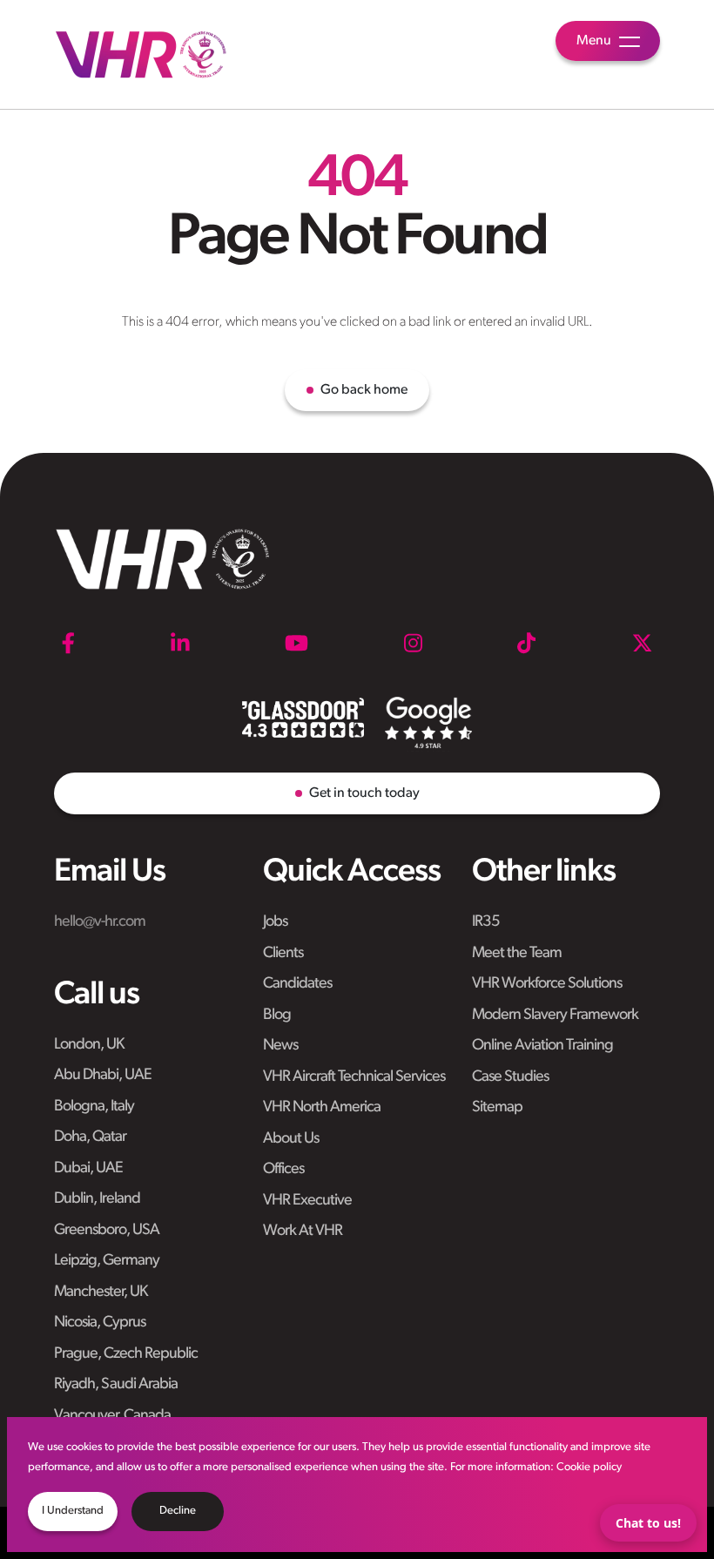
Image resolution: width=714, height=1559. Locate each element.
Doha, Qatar (90, 1137)
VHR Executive (307, 1201)
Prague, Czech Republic (126, 1354)
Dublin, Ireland (97, 1199)
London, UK (89, 1045)
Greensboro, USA (106, 1230)
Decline (177, 1510)
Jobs (275, 922)
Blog (277, 1015)
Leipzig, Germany (106, 1261)
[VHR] (141, 54)
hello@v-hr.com (99, 922)
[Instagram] (413, 643)
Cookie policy (589, 1467)
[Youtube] (296, 643)
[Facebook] (68, 643)
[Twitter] (642, 643)
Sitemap (497, 1108)
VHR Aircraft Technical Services (354, 1077)
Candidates (297, 984)
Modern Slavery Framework (555, 1015)
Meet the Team (517, 954)
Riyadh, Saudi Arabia (116, 1385)
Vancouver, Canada (112, 1416)
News (280, 1046)
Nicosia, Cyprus (99, 1323)
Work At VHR (302, 1231)
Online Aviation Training (542, 1046)
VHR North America (322, 1108)
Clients (283, 954)
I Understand (73, 1510)
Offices (283, 1170)
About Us (291, 1139)
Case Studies (510, 1077)
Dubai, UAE (88, 1169)
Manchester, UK (100, 1292)
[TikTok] (526, 643)
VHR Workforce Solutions (547, 984)
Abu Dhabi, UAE (103, 1075)
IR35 (486, 922)
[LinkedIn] (180, 643)
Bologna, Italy (94, 1107)
